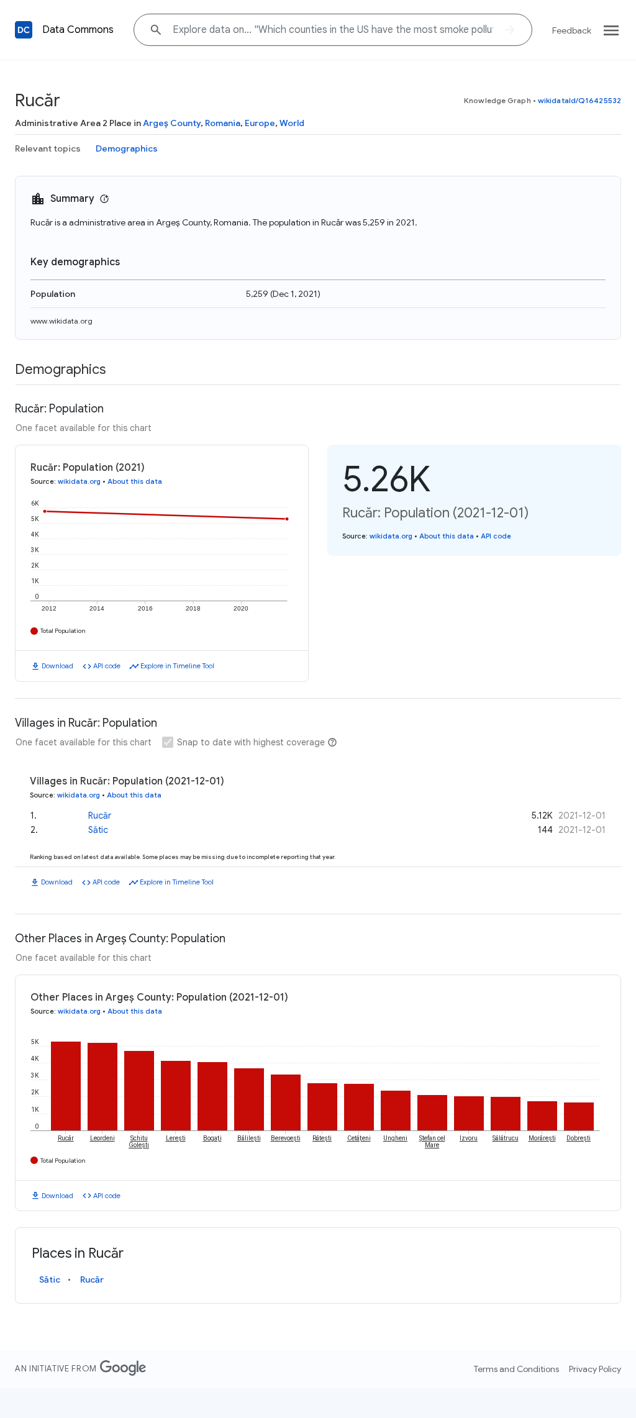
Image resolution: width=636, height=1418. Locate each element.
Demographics (127, 148)
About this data (134, 481)
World (291, 123)
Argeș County (172, 123)
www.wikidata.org (61, 320)
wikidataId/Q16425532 (579, 100)
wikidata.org (79, 481)
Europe (260, 123)
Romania (222, 123)
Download (57, 665)
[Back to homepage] (23, 30)
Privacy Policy (595, 1369)
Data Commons (78, 30)
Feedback (571, 30)
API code (106, 665)
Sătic (98, 829)
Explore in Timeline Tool (177, 665)
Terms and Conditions (516, 1369)
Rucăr (99, 815)
